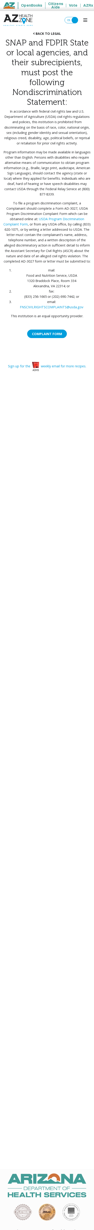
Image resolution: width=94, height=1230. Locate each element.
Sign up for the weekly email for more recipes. (47, 366)
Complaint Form (47, 334)
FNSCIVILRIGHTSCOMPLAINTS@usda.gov (51, 307)
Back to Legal (48, 33)
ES (69, 20)
